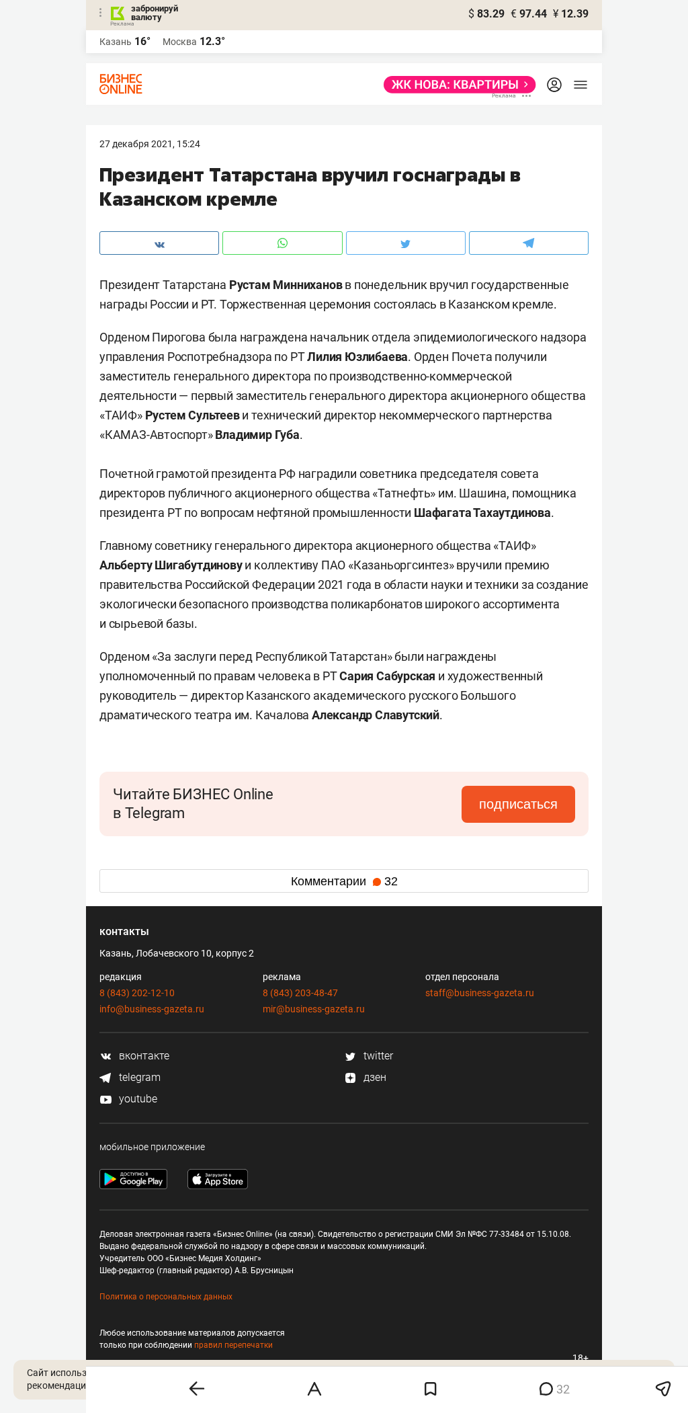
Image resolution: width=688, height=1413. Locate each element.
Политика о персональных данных (165, 1296)
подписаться (518, 804)
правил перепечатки (233, 1345)
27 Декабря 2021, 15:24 (149, 143)
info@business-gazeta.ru (151, 1009)
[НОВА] (456, 84)
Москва (180, 41)
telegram (138, 1077)
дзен (373, 1077)
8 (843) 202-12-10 (137, 992)
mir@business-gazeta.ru (314, 1009)
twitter (377, 1055)
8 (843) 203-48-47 (300, 992)
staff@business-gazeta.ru (479, 992)
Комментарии (344, 881)
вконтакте (142, 1055)
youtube (136, 1098)
